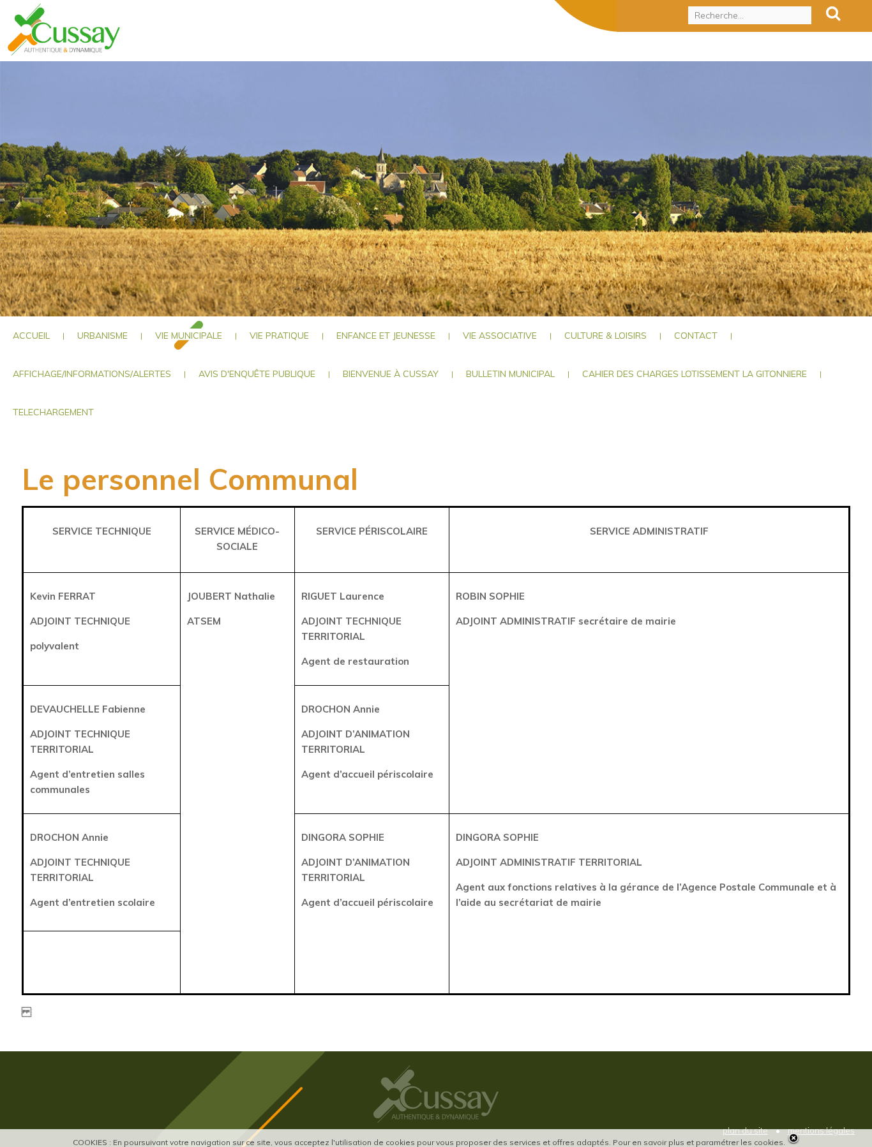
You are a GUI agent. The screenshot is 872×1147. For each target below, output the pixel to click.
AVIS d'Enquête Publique (257, 374)
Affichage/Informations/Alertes (92, 374)
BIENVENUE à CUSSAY (391, 374)
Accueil (31, 335)
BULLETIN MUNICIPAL (510, 374)
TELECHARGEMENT (53, 412)
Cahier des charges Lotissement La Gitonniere (694, 374)
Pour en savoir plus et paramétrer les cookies (698, 1142)
